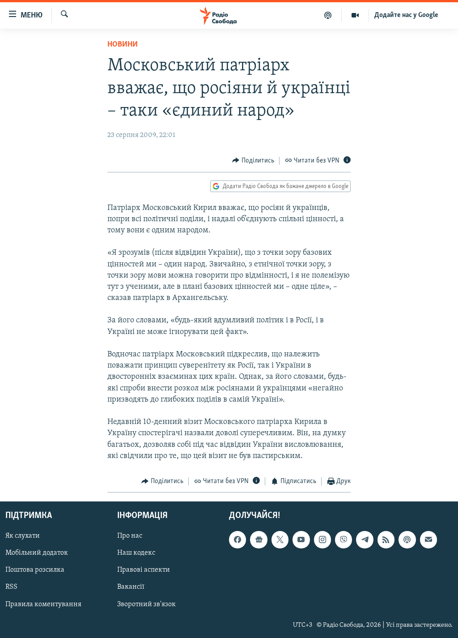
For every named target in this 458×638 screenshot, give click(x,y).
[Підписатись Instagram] (322, 539)
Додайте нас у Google (406, 15)
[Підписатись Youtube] (301, 539)
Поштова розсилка (34, 570)
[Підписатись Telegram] (364, 539)
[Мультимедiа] (355, 15)
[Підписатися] (428, 539)
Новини (122, 45)
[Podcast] (407, 539)
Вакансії (130, 587)
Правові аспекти (143, 570)
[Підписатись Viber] (343, 539)
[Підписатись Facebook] (237, 539)
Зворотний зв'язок (146, 604)
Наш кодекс (136, 553)
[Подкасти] (328, 15)
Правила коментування (43, 604)
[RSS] (385, 539)
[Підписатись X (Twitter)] (279, 539)
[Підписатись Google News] (258, 539)
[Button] (253, 161)
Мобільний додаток (36, 553)
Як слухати (22, 536)
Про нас (129, 536)
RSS (11, 587)
